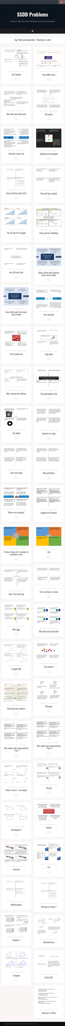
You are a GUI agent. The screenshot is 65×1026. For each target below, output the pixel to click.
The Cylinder (16, 74)
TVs (48, 867)
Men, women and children (16, 393)
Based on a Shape (20, 229)
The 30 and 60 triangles (16, 232)
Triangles (16, 975)
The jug (49, 787)
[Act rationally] (48, 298)
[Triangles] (16, 959)
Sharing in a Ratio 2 (48, 906)
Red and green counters (16, 708)
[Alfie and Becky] (48, 457)
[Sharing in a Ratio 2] (48, 891)
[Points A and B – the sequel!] (16, 774)
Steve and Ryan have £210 (16, 193)
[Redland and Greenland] (48, 138)
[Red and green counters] (16, 692)
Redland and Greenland (49, 153)
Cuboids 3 (16, 940)
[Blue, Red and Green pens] (16, 98)
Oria (26, 1024)
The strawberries (16, 354)
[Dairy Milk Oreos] (48, 58)
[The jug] (48, 772)
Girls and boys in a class (49, 591)
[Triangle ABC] (16, 653)
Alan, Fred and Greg (16, 594)
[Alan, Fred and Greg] (16, 578)
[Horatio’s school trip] (16, 137)
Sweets (49, 827)
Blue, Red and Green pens (16, 114)
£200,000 (49, 977)
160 (48, 552)
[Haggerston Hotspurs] (48, 496)
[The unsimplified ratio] (48, 378)
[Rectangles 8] (16, 813)
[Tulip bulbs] (48, 338)
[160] (48, 536)
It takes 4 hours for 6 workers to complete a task (16, 553)
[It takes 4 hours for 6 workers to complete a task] (16, 536)
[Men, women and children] (16, 377)
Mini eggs (16, 629)
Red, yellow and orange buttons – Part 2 (49, 747)
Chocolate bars (48, 942)
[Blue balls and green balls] (48, 615)
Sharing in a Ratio (49, 1012)
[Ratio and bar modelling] (48, 217)
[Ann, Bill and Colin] (16, 256)
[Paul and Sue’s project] (48, 177)
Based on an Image (20, 71)
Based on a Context (20, 110)
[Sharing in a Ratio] (48, 997)
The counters (49, 666)
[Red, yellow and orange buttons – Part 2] (48, 730)
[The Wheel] (16, 417)
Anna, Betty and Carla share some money (16, 313)
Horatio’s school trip (16, 153)
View (16, 79)
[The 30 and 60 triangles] (16, 217)
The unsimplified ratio (48, 393)
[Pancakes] (48, 690)
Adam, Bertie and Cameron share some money (48, 274)
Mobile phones (16, 904)
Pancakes (48, 706)
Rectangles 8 (16, 829)
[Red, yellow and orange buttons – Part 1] (16, 732)
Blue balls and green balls (49, 631)
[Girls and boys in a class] (48, 576)
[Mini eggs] (16, 613)
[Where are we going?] (16, 496)
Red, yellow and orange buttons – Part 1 (16, 749)
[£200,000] (48, 961)
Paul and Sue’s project (48, 193)
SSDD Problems (32, 14)
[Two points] (48, 98)
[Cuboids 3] (16, 924)
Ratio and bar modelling (48, 233)
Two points (49, 114)
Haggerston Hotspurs (49, 512)
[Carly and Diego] (16, 457)
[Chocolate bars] (48, 926)
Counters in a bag (48, 433)
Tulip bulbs (49, 354)
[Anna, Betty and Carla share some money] (16, 296)
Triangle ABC (16, 669)
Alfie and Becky (49, 473)
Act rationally (49, 314)
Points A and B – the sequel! (16, 790)
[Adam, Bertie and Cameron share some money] (48, 256)
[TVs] (48, 851)
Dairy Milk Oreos (48, 74)
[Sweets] (48, 811)
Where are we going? (16, 512)
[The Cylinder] (16, 58)
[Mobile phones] (16, 888)
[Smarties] (16, 853)
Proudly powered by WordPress (12, 1024)
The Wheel (16, 433)
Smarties (16, 869)
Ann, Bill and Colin (16, 272)
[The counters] (48, 651)
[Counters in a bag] (48, 417)
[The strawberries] (16, 338)
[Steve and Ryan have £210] (16, 177)
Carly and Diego (16, 472)
